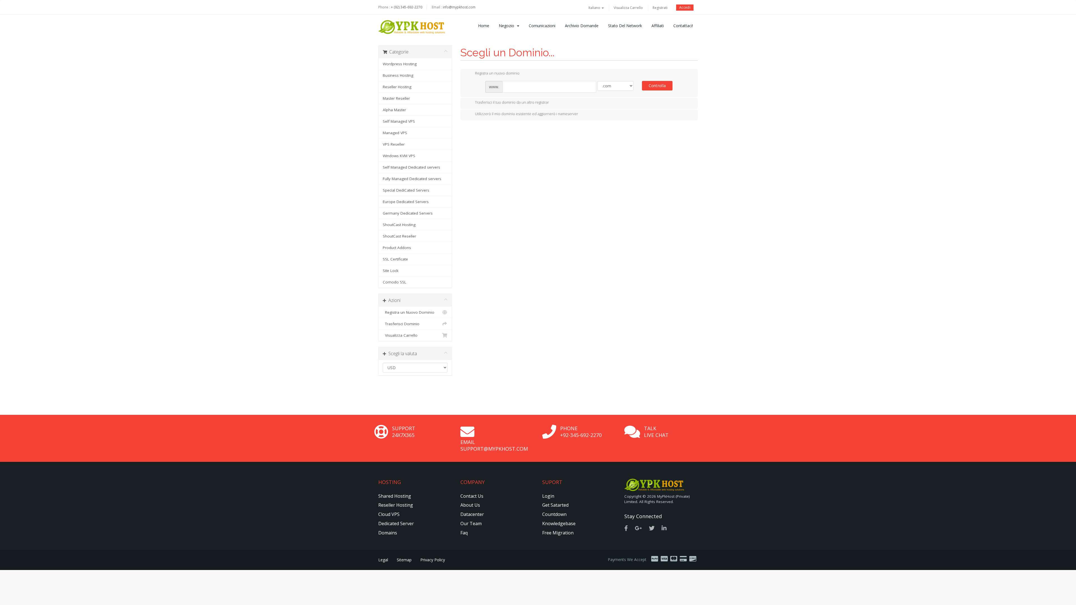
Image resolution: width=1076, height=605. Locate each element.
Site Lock (390, 270)
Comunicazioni (542, 25)
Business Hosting (398, 75)
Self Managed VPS (399, 121)
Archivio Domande (582, 25)
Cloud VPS (389, 514)
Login (548, 496)
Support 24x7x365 (403, 431)
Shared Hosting (394, 496)
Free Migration (558, 533)
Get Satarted (555, 505)
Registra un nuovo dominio (497, 73)
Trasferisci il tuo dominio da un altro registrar (512, 102)
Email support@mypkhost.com (494, 445)
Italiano (594, 7)
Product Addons (397, 247)
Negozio (507, 25)
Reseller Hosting (397, 86)
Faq (464, 533)
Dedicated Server (396, 523)
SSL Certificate (395, 259)
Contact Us (471, 496)
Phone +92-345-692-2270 (581, 431)
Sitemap (404, 559)
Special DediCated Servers (406, 190)
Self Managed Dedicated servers (411, 167)
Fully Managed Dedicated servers (412, 178)
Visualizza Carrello (628, 7)
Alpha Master (394, 109)
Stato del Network (625, 25)
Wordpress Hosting (400, 63)
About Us (470, 505)
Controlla (657, 85)
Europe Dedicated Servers (406, 201)
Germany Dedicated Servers (408, 213)
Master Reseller (396, 98)
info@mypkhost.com (459, 7)
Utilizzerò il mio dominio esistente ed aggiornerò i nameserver (526, 114)
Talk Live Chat (656, 431)
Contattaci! (683, 25)
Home (483, 25)
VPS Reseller (394, 144)
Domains (387, 533)
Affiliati (657, 25)
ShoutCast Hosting (399, 224)
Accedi (684, 7)
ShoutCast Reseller (399, 236)
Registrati (660, 7)
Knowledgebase (559, 523)
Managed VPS (395, 132)
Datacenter (472, 514)
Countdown (554, 514)
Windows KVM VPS (399, 155)
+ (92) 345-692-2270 (406, 7)
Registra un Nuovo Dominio (408, 312)
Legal (383, 559)
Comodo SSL (394, 282)
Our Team (471, 523)
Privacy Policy (432, 559)
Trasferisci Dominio (401, 323)
